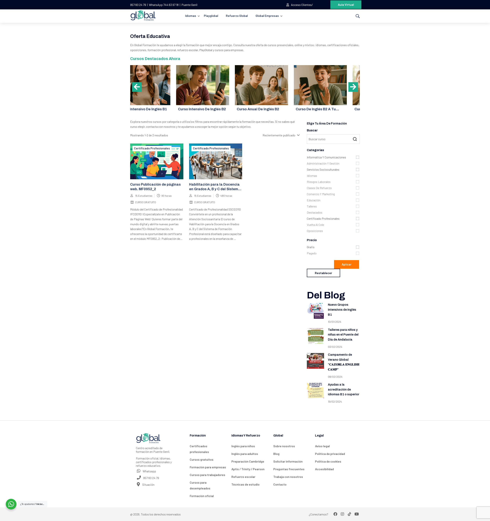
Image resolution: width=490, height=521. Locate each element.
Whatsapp (149, 471)
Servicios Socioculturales (323, 169)
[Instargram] (342, 514)
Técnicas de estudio (245, 484)
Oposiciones (315, 231)
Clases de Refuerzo (319, 188)
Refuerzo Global (237, 15)
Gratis (310, 247)
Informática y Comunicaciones (326, 157)
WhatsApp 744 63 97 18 (164, 5)
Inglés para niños (243, 446)
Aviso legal (322, 446)
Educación (313, 200)
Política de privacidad (330, 453)
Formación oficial (202, 496)
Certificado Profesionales (152, 148)
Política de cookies (328, 461)
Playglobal (211, 15)
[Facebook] (335, 514)
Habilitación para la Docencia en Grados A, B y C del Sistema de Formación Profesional (214, 189)
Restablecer (323, 273)
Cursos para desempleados (200, 485)
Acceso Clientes (301, 5)
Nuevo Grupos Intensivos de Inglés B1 (342, 309)
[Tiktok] (349, 514)
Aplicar (346, 264)
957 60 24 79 (138, 5)
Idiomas (190, 15)
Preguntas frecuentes (289, 469)
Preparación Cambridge (247, 461)
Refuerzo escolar (243, 476)
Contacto (280, 484)
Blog (276, 453)
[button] (137, 87)
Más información (156, 85)
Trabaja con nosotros (288, 476)
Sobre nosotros (284, 446)
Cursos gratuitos (201, 459)
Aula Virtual (346, 4)
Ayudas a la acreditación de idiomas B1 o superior (343, 389)
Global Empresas (267, 15)
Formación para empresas (208, 467)
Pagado (312, 253)
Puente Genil (189, 5)
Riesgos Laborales (319, 181)
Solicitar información (288, 461)
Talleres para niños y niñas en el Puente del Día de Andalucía (343, 334)
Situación (148, 484)
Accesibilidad (324, 469)
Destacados (314, 212)
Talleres (312, 206)
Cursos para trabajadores (207, 475)
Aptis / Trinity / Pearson (248, 469)
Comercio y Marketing (321, 194)
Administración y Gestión (323, 163)
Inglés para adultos (244, 453)
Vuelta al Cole (315, 224)
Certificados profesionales (199, 449)
